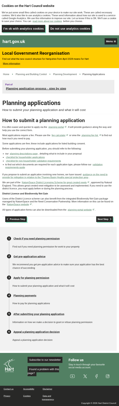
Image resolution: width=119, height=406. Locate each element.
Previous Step (17, 219)
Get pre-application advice (29, 256)
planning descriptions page (24, 153)
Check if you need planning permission (36, 238)
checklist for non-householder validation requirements (33, 161)
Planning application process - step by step (36, 88)
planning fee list (90, 135)
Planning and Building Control (31, 74)
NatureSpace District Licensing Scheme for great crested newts (54, 182)
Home (6, 74)
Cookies (27, 396)
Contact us (8, 389)
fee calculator (58, 135)
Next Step (103, 219)
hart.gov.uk (13, 41)
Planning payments (24, 295)
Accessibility (28, 389)
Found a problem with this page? (43, 371)
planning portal (56, 127)
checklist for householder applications (25, 157)
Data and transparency (48, 398)
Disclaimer (47, 389)
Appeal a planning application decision (36, 331)
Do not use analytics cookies (70, 28)
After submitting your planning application (38, 314)
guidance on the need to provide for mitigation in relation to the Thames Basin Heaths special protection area (55, 176)
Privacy (7, 396)
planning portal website (80, 210)
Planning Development (65, 74)
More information (11, 63)
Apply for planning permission (31, 277)
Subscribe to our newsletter (45, 359)
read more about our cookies (47, 21)
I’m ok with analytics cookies (23, 28)
